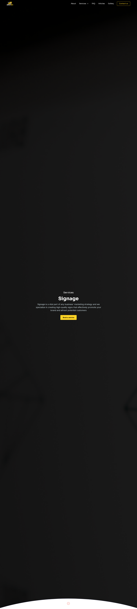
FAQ (93, 4)
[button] (84, 4)
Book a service (68, 317)
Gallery (111, 4)
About (73, 4)
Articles (101, 4)
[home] (10, 3)
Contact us (123, 4)
